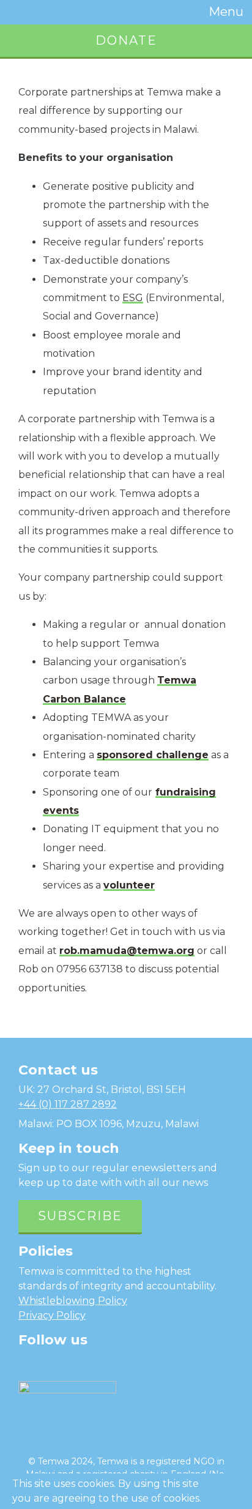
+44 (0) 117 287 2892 (67, 1104)
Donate (126, 40)
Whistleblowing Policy (72, 1300)
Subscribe (80, 1216)
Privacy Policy (52, 1315)
